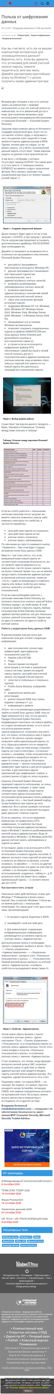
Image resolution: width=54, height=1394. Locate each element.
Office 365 (20, 1241)
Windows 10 (26, 1237)
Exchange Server (11, 1245)
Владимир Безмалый (11, 38)
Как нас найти (8, 1278)
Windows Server (10, 1237)
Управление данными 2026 (17, 1209)
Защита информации (40, 35)
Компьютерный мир (28, 1328)
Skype (37, 1237)
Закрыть (28, 1391)
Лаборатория (23, 35)
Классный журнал (35, 1340)
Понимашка (28, 1344)
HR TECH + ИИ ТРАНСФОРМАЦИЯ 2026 (25, 1218)
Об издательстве (11, 1275)
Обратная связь (41, 1275)
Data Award (11, 1348)
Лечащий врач (39, 1336)
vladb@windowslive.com (16, 1108)
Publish (13, 1340)
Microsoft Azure (35, 1241)
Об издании (26, 1275)
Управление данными (34, 1348)
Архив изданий (26, 1281)
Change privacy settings (26, 1286)
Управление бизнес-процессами (26, 1362)
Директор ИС (16, 1336)
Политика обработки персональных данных (26, 1283)
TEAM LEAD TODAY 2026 (16, 1190)
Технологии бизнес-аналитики (26, 1351)
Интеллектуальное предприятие (26, 1358)
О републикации (36, 1278)
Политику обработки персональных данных (29, 1387)
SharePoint (8, 1241)
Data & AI (14, 1355)
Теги (48, 1278)
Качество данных (32, 1355)
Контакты (21, 1278)
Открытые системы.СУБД (28, 1332)
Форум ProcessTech (12, 1199)
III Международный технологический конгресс (27, 1181)
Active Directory (28, 1245)
